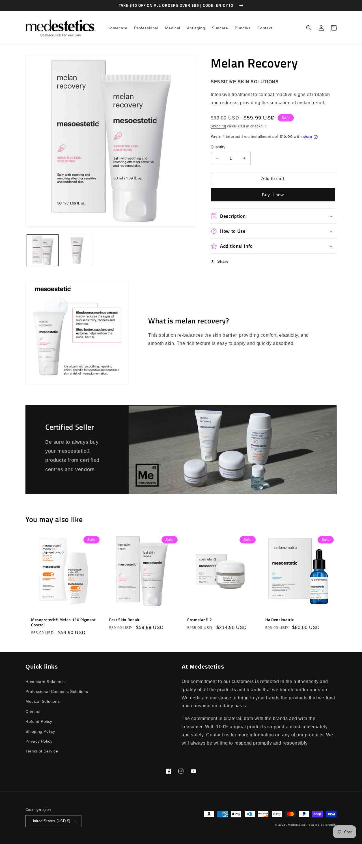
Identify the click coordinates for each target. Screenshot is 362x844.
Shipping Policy (40, 731)
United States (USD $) (50, 821)
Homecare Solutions (45, 681)
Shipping (218, 126)
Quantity (218, 147)
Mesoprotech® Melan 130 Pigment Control (63, 622)
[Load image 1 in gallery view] (42, 250)
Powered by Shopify (322, 824)
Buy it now (273, 194)
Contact (32, 711)
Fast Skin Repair (124, 619)
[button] (309, 28)
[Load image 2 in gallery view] (76, 250)
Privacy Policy (38, 741)
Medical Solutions (42, 701)
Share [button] (223, 261)
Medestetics (297, 824)
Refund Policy (38, 721)
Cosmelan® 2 (199, 619)
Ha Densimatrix (279, 619)
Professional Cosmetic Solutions (56, 691)
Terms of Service (41, 751)
